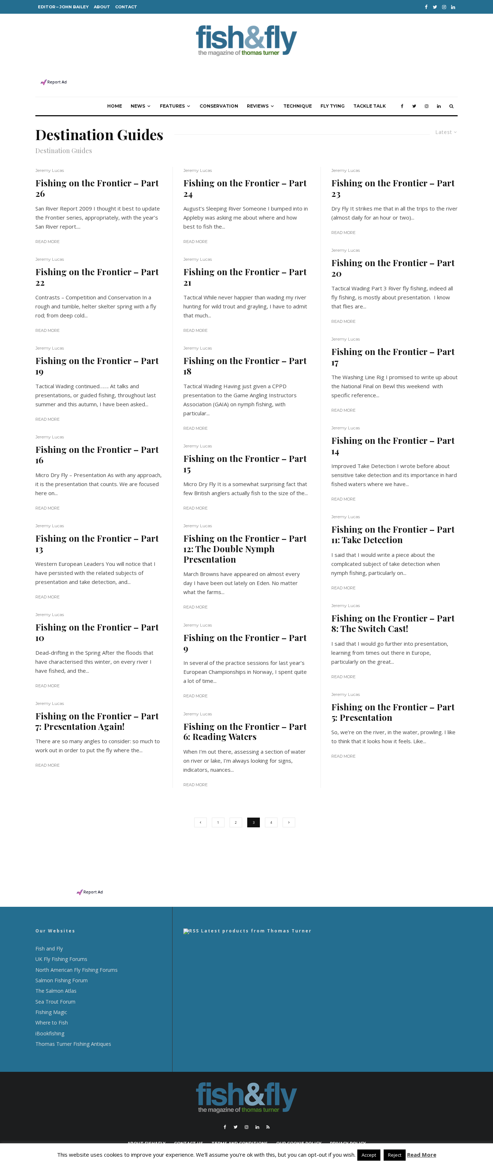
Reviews (258, 106)
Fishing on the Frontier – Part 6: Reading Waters (245, 731)
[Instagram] (444, 7)
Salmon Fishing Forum (61, 980)
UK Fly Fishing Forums (61, 959)
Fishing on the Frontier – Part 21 (245, 277)
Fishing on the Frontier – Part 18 (245, 365)
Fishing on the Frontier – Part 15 (245, 463)
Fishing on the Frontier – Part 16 (97, 454)
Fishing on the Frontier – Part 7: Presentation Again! (97, 721)
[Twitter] (435, 7)
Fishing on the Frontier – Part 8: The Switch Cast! (393, 623)
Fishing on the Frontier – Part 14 (393, 445)
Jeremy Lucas (49, 170)
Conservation (219, 106)
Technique (297, 106)
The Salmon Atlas (56, 990)
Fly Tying (332, 106)
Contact (126, 6)
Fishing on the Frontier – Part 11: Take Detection (393, 534)
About (102, 6)
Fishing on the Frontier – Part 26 (97, 188)
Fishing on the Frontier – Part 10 (97, 632)
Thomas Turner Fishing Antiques (73, 1043)
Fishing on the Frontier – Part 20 (393, 267)
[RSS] (268, 1127)
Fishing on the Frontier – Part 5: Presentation (393, 712)
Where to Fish (51, 1022)
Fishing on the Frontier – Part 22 (97, 277)
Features (172, 106)
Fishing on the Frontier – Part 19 (97, 365)
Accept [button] (369, 1155)
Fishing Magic (51, 1012)
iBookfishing (49, 1033)
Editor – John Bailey (63, 6)
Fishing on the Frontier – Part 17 (393, 356)
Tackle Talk (369, 106)
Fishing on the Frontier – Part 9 (245, 642)
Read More (47, 241)
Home (114, 106)
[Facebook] (426, 7)
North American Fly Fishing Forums (76, 969)
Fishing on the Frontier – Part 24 (245, 188)
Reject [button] (394, 1155)
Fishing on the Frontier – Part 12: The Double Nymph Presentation (245, 548)
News (138, 106)
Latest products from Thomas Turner (256, 931)
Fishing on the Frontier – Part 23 (393, 188)
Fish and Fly (49, 948)
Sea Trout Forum (55, 1001)
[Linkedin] (453, 7)
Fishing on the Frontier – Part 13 (97, 543)
